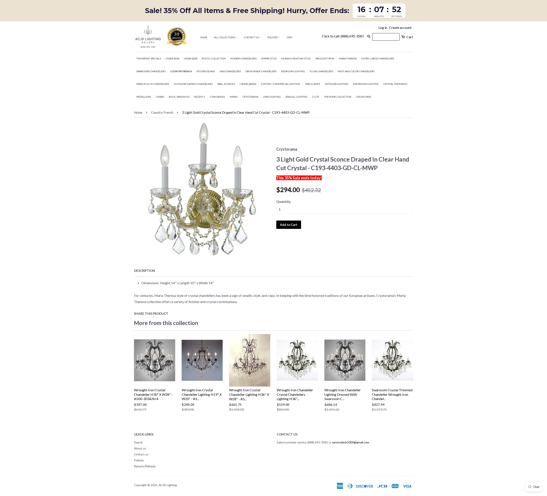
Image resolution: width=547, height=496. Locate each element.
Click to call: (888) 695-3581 (343, 36)
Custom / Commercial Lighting (280, 83)
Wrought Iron (324, 58)
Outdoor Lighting (336, 83)
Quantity (283, 201)
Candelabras (248, 83)
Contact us (251, 37)
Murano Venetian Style (296, 58)
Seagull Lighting (296, 96)
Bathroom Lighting (366, 83)
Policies (273, 37)
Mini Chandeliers (230, 71)
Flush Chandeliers (321, 71)
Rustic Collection (214, 58)
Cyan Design (217, 96)
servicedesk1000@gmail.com (350, 442)
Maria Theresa (348, 58)
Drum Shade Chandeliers (261, 71)
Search (138, 442)
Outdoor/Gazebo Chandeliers (193, 83)
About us (140, 448)
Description (144, 270)
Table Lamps (312, 83)
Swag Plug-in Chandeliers (152, 83)
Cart (290, 37)
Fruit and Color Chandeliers (356, 71)
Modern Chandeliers (243, 58)
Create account (400, 27)
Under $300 (190, 58)
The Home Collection (337, 96)
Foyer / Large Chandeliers (377, 58)
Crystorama (250, 96)
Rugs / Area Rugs (179, 96)
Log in (382, 27)
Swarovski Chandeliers (151, 71)
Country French (181, 71)
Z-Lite (315, 96)
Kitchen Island (206, 71)
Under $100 (172, 58)
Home (203, 37)
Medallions (143, 96)
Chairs (160, 96)
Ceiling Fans (363, 96)
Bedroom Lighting (293, 71)
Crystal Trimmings (395, 83)
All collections (224, 37)
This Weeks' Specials (148, 58)
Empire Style (269, 58)
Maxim (234, 96)
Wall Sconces (226, 83)
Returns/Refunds (145, 466)
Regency (199, 96)
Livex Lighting (272, 96)
